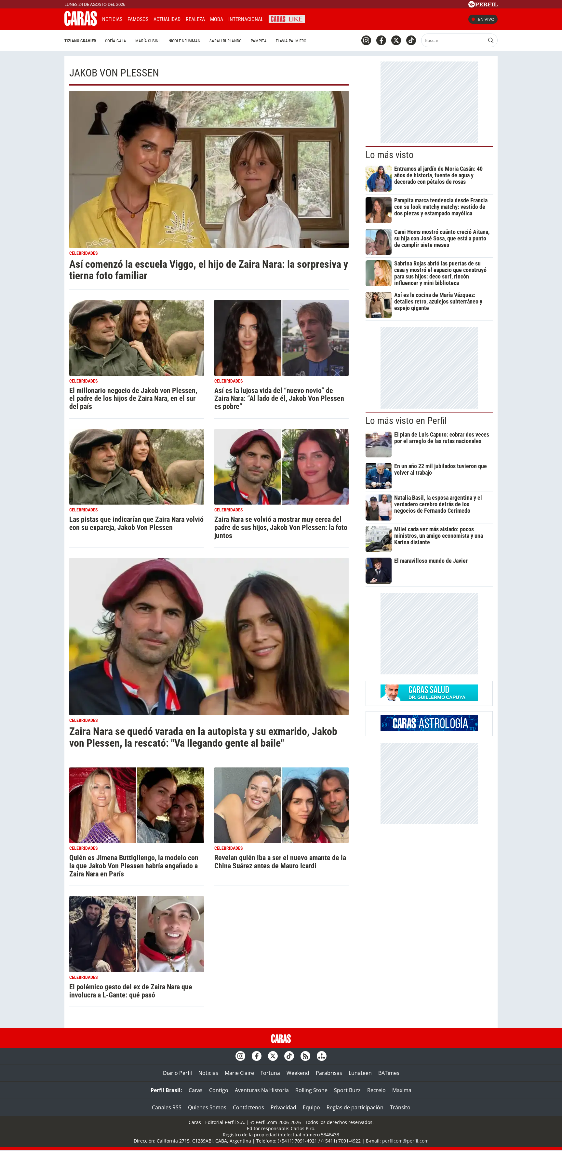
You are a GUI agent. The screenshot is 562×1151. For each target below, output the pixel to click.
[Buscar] (491, 40)
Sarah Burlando (225, 40)
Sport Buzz (347, 1090)
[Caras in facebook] (381, 40)
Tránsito (400, 1107)
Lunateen (360, 1073)
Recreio (376, 1090)
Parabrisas (329, 1073)
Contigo (218, 1090)
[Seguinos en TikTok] (411, 40)
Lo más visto (390, 154)
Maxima (401, 1090)
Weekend (298, 1073)
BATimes (388, 1073)
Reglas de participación (355, 1107)
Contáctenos (248, 1107)
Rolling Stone (311, 1090)
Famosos (137, 19)
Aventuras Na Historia (262, 1090)
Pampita (259, 40)
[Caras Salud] (429, 698)
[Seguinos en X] (396, 40)
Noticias (112, 19)
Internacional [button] (245, 19)
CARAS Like (287, 18)
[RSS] (305, 1056)
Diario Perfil (177, 1073)
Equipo (311, 1107)
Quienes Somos (207, 1107)
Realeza (195, 19)
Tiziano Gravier (80, 40)
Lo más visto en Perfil (406, 420)
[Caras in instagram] (366, 40)
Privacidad (283, 1107)
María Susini (147, 40)
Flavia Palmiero (291, 40)
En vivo (486, 19)
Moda (216, 19)
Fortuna (270, 1073)
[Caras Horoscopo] (429, 729)
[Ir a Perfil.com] (483, 5)
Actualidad (167, 19)
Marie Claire (239, 1073)
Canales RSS (166, 1107)
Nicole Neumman (184, 40)
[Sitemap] (322, 1056)
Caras (196, 1090)
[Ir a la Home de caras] (80, 23)
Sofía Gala (115, 40)
